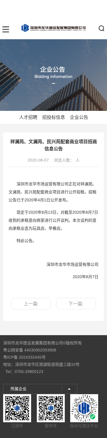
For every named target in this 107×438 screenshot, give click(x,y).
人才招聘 (28, 117)
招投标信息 (53, 117)
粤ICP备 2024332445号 (24, 357)
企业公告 (79, 117)
